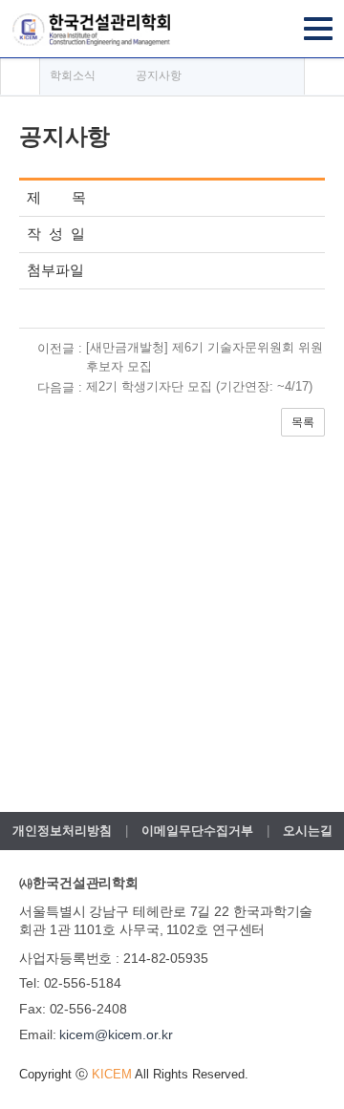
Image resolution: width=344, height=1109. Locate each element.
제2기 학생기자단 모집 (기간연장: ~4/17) (199, 386)
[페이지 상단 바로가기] (324, 76)
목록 (302, 422)
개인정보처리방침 (62, 830)
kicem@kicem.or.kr (115, 1034)
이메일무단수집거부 (197, 830)
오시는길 (308, 830)
